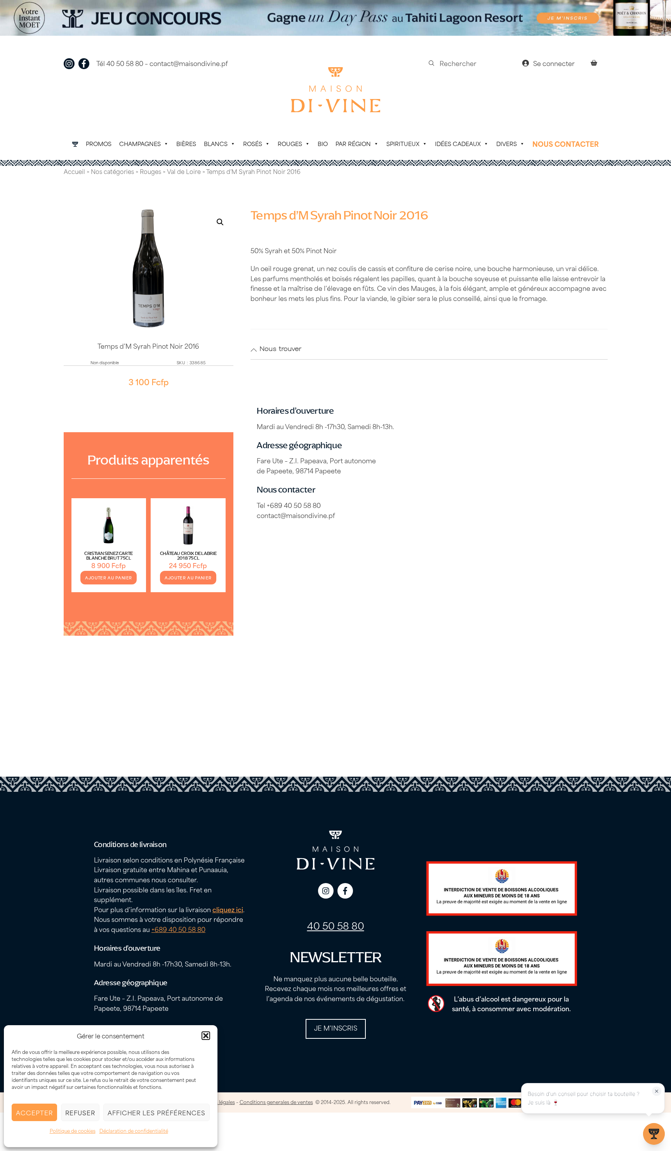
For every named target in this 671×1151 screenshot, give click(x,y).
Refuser (80, 1112)
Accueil (74, 171)
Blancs (216, 143)
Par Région (353, 143)
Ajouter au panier (108, 577)
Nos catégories (112, 171)
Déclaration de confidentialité (133, 1130)
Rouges (290, 143)
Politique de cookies (73, 1130)
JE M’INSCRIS (335, 1027)
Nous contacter (565, 143)
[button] (206, 1036)
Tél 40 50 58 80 (119, 63)
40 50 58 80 (335, 925)
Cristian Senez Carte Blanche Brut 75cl (108, 555)
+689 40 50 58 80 (178, 929)
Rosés (252, 143)
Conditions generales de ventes (276, 1102)
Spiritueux (402, 143)
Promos (98, 143)
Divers (506, 143)
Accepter (34, 1112)
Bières (186, 143)
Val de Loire (184, 171)
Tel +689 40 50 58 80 (289, 505)
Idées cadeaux (458, 143)
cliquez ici (227, 909)
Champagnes (140, 143)
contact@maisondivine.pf (188, 63)
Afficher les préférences (156, 1112)
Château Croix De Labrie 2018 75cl (188, 555)
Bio (323, 143)
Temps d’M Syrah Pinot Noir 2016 (148, 346)
